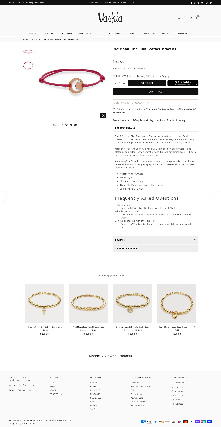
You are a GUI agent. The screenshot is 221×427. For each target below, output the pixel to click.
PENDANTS (67, 33)
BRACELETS (85, 33)
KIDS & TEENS (149, 33)
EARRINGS (33, 33)
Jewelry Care (142, 103)
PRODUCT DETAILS (125, 128)
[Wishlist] (190, 17)
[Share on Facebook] (62, 125)
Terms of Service (139, 401)
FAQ (133, 390)
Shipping (117, 68)
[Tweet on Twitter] (66, 125)
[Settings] (184, 17)
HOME (52, 382)
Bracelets (36, 39)
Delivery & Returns (146, 76)
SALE (92, 409)
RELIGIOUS (131, 33)
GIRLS (165, 33)
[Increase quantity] (124, 83)
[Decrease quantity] (115, 83)
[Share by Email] (75, 125)
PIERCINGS (114, 33)
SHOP (52, 386)
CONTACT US (56, 394)
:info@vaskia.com (23, 390)
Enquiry (165, 76)
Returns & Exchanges (141, 386)
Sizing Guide (122, 103)
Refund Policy (137, 405)
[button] (182, 83)
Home (25, 39)
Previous (38, 83)
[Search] (179, 17)
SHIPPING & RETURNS (126, 248)
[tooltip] (196, 84)
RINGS (100, 33)
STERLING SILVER (182, 33)
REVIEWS (120, 240)
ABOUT (53, 390)
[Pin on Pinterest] (71, 125)
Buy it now (155, 91)
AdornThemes (28, 423)
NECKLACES (50, 33)
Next (105, 83)
